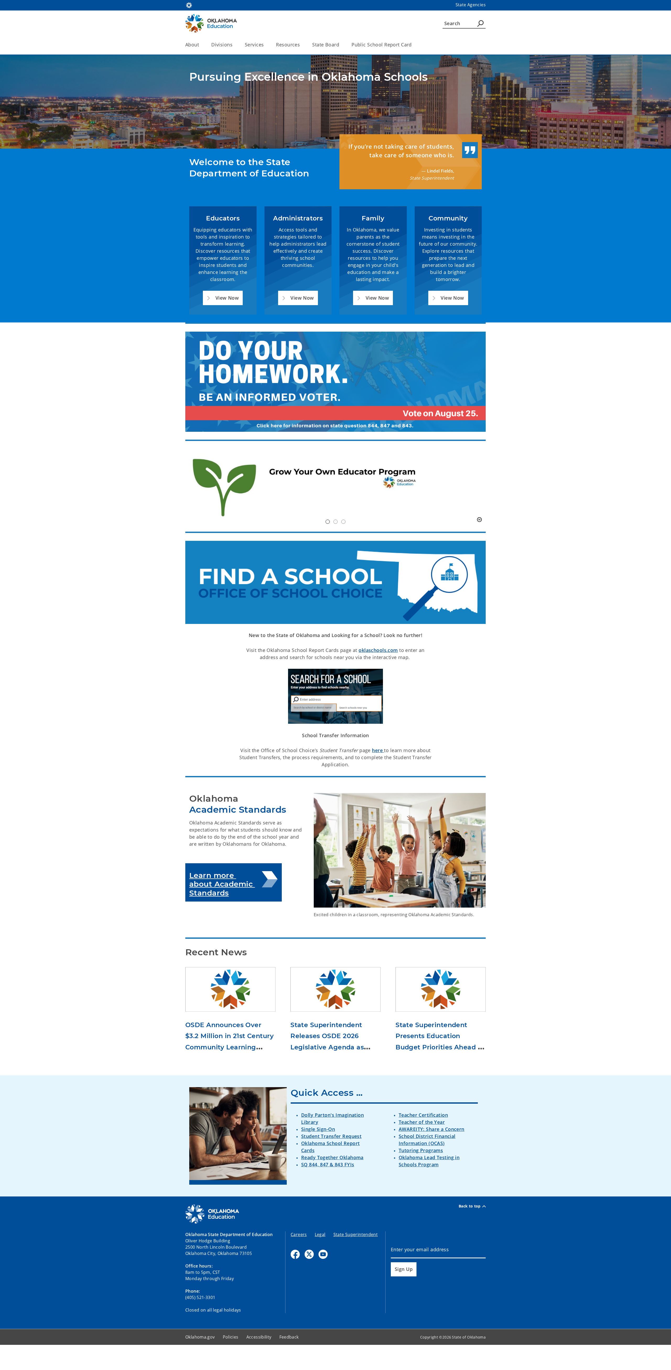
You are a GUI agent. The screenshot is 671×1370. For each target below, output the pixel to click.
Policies (231, 1337)
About (192, 44)
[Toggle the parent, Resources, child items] (301, 44)
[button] (223, 298)
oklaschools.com (378, 650)
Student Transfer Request (331, 1136)
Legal (320, 1234)
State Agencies (471, 5)
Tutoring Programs (421, 1150)
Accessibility (259, 1337)
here (378, 750)
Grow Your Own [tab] (328, 522)
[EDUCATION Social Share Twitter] (309, 1254)
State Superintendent (355, 1234)
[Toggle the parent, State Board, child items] (341, 44)
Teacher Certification (423, 1115)
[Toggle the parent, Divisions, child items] (234, 44)
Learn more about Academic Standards (222, 884)
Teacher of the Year (422, 1122)
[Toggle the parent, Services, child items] (265, 44)
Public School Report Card (381, 44)
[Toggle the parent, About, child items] (200, 44)
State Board (325, 44)
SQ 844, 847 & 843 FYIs (327, 1164)
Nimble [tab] (335, 522)
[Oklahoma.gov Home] (189, 4)
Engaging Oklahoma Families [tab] (343, 522)
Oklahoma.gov (200, 1337)
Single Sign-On (318, 1129)
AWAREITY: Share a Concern (431, 1129)
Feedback (289, 1337)
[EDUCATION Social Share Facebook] (295, 1254)
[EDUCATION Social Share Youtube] (323, 1254)
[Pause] (479, 519)
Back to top (470, 1206)
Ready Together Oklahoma (332, 1157)
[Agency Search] (480, 23)
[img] (335, 486)
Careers (299, 1234)
